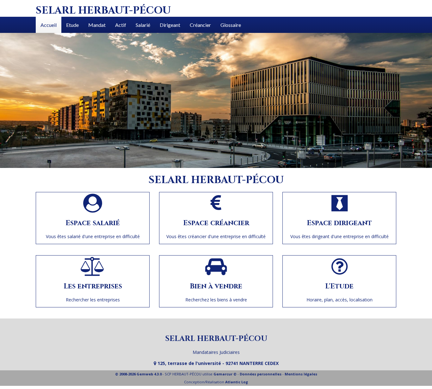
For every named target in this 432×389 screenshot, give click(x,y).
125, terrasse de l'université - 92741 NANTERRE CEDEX (217, 363)
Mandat (97, 25)
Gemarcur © (225, 374)
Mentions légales (301, 374)
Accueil (48, 25)
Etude (72, 25)
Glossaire (230, 25)
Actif (120, 25)
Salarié (143, 25)
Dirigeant (170, 25)
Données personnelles (260, 374)
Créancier (200, 25)
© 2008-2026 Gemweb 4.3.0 (138, 374)
